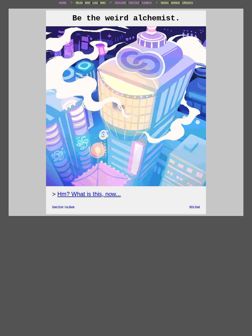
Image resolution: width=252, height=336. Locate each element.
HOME (62, 2)
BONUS (175, 2)
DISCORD (120, 2)
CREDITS (187, 2)
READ (79, 2)
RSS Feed (194, 206)
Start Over (57, 206)
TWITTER (133, 2)
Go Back (70, 206)
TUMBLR (147, 2)
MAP (87, 2)
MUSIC (165, 2)
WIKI (103, 2)
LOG (95, 2)
